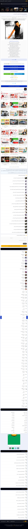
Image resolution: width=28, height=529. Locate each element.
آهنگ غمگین (25, 420)
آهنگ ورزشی (13, 425)
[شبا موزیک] (26, 1)
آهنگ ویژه (26, 427)
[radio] (17, 77)
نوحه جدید (26, 432)
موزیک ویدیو (12, 430)
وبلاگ (13, 432)
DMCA (7, 521)
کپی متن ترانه (13, 59)
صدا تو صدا (14, 525)
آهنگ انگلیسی (12, 412)
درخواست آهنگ (3, 521)
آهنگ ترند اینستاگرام (24, 415)
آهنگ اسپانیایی (25, 412)
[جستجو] (1, 4)
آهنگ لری (13, 422)
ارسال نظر (25, 243)
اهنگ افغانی (13, 427)
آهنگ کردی (25, 422)
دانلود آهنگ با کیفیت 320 (13, 66)
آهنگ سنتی (13, 417)
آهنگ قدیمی (13, 420)
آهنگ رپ (26, 417)
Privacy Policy (12, 521)
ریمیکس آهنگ (25, 430)
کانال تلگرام (13, 83)
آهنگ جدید (13, 415)
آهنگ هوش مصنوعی (24, 425)
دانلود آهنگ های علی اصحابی (14, 71)
